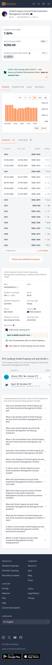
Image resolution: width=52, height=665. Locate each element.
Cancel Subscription (11, 607)
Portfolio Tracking (10, 570)
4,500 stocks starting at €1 (19, 330)
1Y (25, 98)
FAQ (4, 598)
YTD (20, 98)
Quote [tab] (29, 87)
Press (30, 580)
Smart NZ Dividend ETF (21, 384)
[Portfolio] (43, 4)
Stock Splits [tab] (25, 140)
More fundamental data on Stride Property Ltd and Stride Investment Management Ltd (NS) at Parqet (27, 340)
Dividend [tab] (5, 87)
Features (6, 593)
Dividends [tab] (8, 140)
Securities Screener (11, 575)
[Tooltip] (34, 309)
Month (44, 128)
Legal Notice (33, 593)
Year (36, 128)
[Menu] (48, 3)
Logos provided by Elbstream (14, 649)
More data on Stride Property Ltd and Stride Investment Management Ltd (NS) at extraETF (27, 346)
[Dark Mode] (39, 4)
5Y (34, 98)
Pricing (5, 588)
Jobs (30, 570)
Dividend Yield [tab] (18, 87)
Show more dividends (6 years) (26, 259)
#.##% (8, 57)
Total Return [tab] (40, 87)
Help (4, 603)
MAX (40, 98)
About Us (32, 565)
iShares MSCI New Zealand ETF (24, 376)
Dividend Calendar (10, 565)
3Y (30, 98)
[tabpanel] (26, 113)
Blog (30, 575)
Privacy (31, 598)
